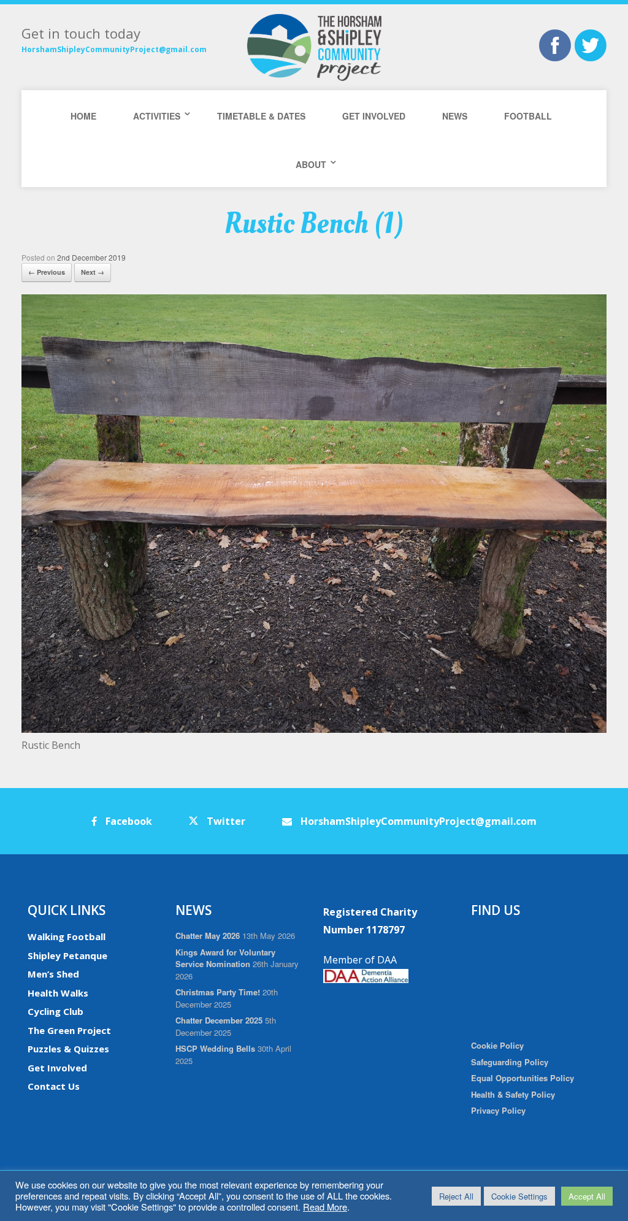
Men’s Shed (53, 974)
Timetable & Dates (261, 116)
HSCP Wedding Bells (215, 1048)
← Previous (46, 272)
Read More (325, 1206)
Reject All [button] (456, 1196)
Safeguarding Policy (509, 1062)
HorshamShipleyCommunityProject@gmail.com (114, 49)
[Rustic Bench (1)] (314, 729)
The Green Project (69, 1030)
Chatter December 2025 (218, 1020)
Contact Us (54, 1086)
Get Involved (373, 116)
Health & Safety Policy (513, 1094)
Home (83, 116)
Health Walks (58, 993)
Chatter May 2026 (207, 935)
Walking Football (66, 936)
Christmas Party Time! (217, 992)
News (454, 116)
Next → (92, 272)
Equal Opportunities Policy (522, 1078)
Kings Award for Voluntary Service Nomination (225, 958)
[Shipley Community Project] (314, 47)
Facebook (127, 821)
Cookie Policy (497, 1045)
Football (528, 116)
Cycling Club (55, 1011)
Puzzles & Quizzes (68, 1049)
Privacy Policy (498, 1110)
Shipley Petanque (67, 955)
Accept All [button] (587, 1196)
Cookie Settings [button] (519, 1196)
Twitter (224, 821)
